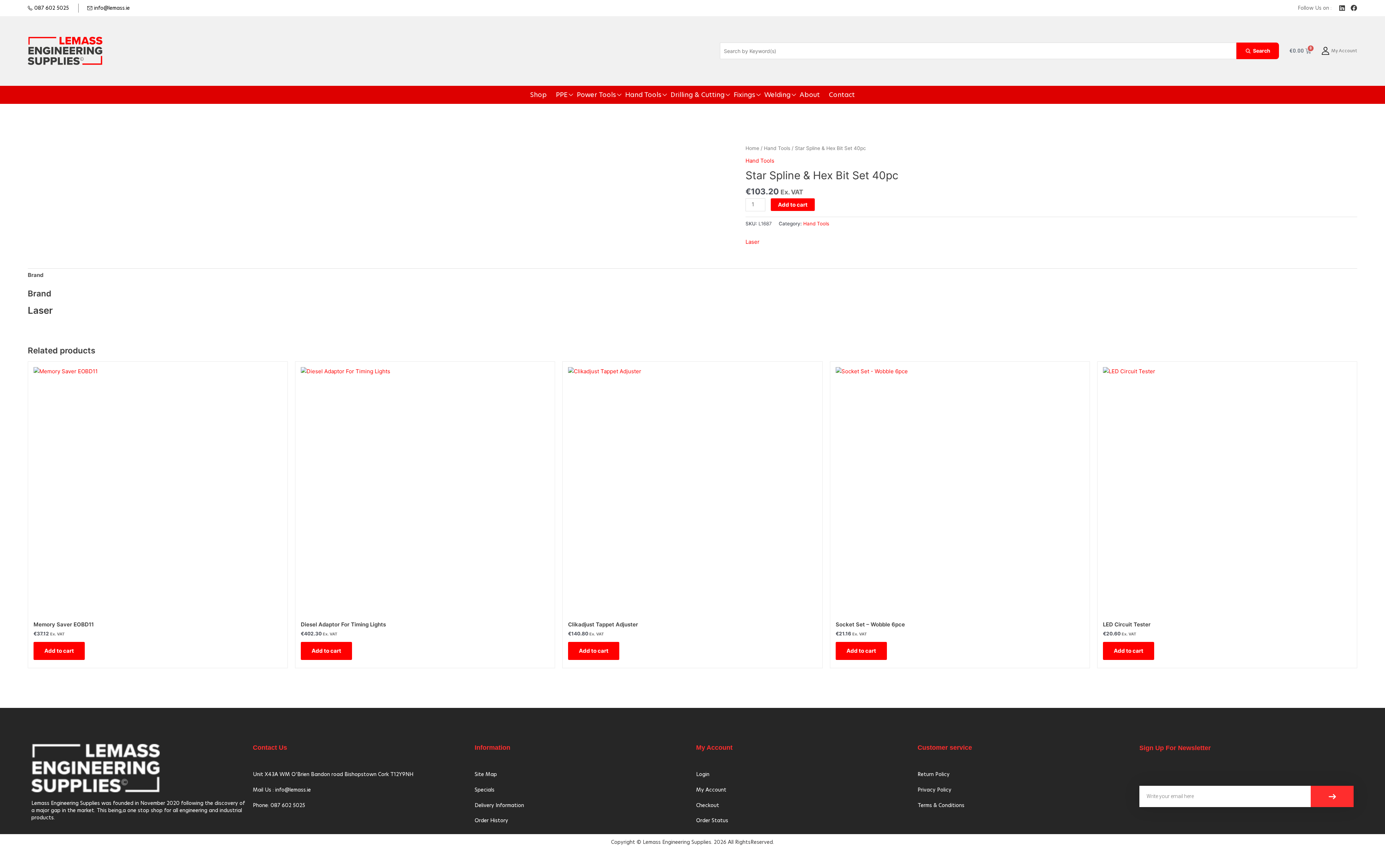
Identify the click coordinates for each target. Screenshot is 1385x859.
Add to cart (793, 204)
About (788, 94)
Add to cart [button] (59, 650)
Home (752, 148)
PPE (586, 94)
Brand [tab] (36, 275)
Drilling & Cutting (696, 94)
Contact (815, 94)
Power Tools (615, 94)
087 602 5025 (51, 8)
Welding (761, 94)
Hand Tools (653, 94)
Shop (566, 94)
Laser (753, 241)
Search (1261, 51)
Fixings (734, 94)
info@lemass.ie (112, 8)
